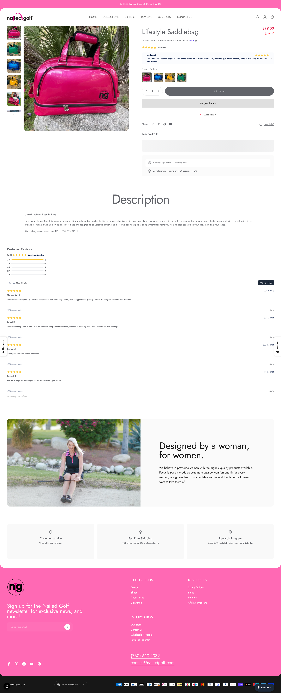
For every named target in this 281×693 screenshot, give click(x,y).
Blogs (191, 592)
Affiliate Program (197, 602)
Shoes (134, 592)
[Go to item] (14, 33)
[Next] (121, 85)
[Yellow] (170, 77)
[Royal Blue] (158, 77)
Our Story (136, 624)
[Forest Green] (181, 77)
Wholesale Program (142, 634)
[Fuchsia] (146, 77)
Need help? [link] (269, 124)
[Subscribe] (67, 627)
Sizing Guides (196, 587)
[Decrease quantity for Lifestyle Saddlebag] (145, 91)
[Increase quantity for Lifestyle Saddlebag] (159, 91)
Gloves (134, 587)
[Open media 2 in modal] (76, 78)
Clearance (136, 602)
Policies (192, 597)
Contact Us (136, 629)
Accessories (137, 597)
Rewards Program (140, 639)
